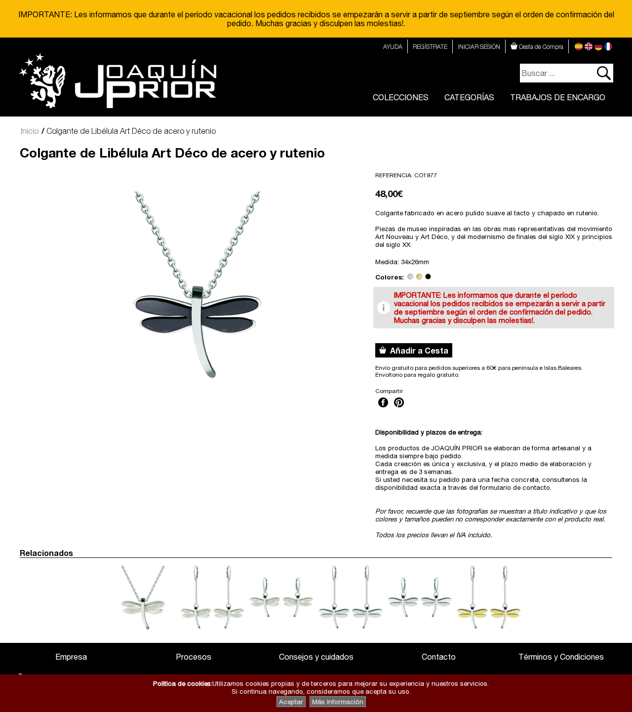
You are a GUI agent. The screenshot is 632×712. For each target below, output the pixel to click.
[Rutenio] (428, 277)
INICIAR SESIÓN (479, 46)
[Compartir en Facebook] (383, 408)
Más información (337, 702)
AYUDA (392, 46)
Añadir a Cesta (417, 350)
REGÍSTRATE (430, 46)
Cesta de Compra (540, 46)
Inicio (30, 130)
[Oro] (419, 277)
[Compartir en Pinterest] (399, 408)
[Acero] (410, 277)
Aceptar (291, 702)
